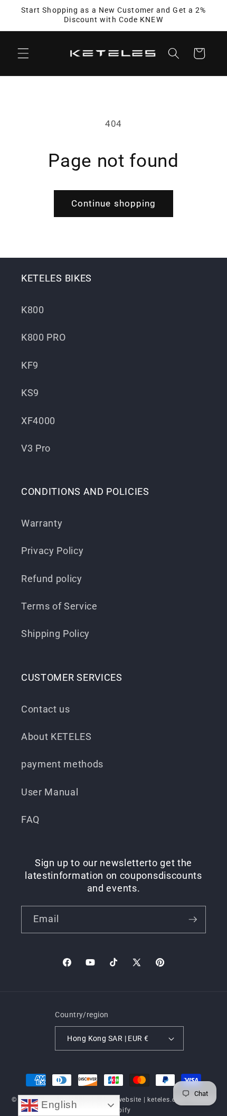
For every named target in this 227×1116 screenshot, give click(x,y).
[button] (23, 53)
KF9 (30, 365)
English (57, 1104)
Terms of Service (59, 606)
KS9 (30, 393)
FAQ (30, 819)
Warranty (41, 523)
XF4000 (38, 421)
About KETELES (56, 737)
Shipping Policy (55, 634)
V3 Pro (36, 448)
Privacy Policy (52, 551)
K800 (32, 310)
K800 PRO (43, 337)
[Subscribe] (192, 919)
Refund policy (51, 579)
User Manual (49, 792)
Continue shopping (113, 204)
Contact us (45, 709)
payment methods (62, 764)
